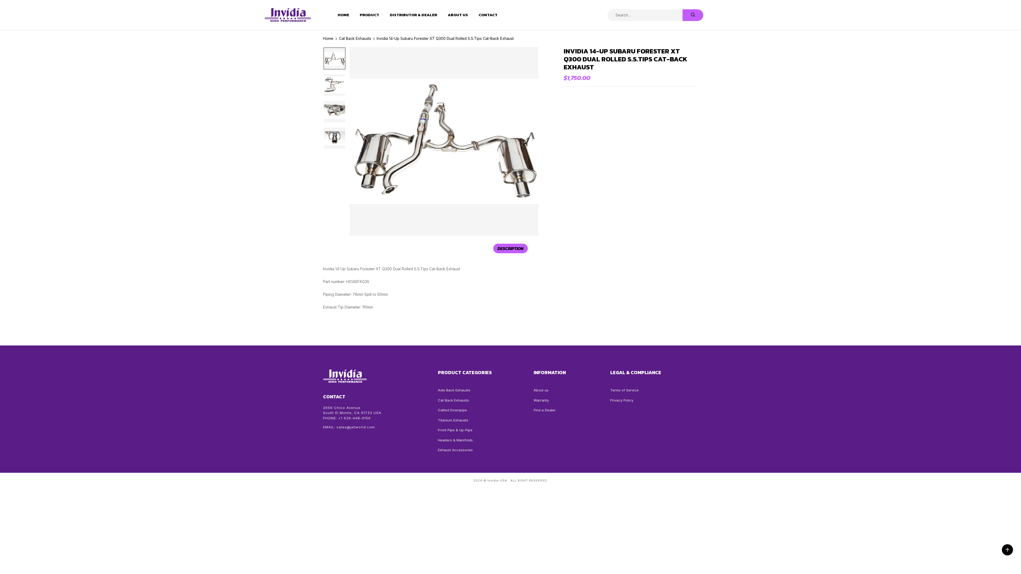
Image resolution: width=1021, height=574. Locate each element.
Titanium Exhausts (453, 420)
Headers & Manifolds (455, 440)
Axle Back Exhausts (454, 390)
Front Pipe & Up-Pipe (455, 430)
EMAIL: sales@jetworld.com (349, 427)
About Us (458, 15)
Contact (488, 15)
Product (369, 15)
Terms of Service (624, 390)
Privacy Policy (621, 400)
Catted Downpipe (452, 410)
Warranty (541, 400)
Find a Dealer (545, 410)
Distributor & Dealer (413, 15)
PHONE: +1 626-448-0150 (347, 418)
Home (343, 15)
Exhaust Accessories (455, 450)
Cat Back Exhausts (453, 400)
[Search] (693, 15)
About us (541, 390)
